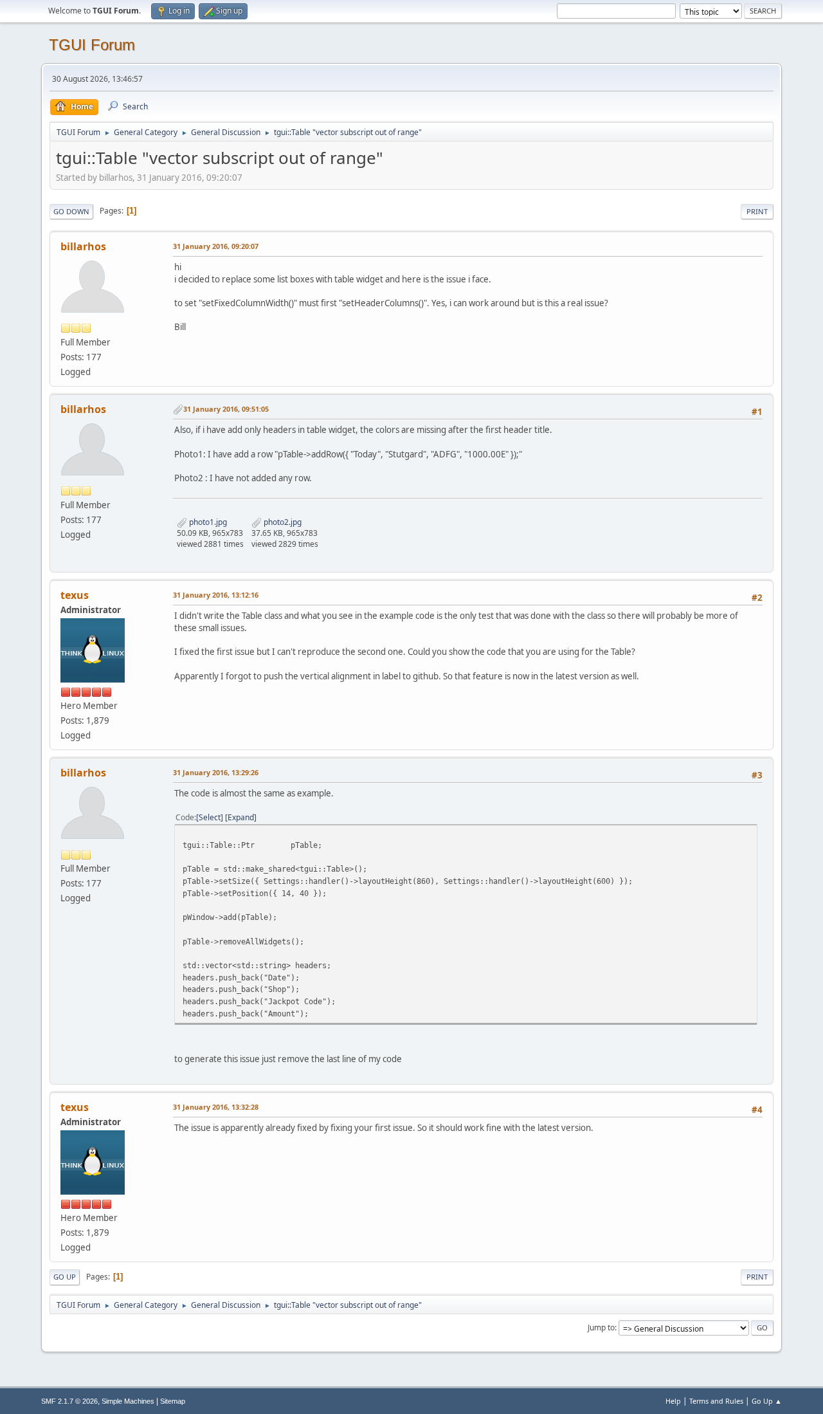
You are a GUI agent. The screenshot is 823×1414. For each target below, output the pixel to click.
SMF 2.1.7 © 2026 (69, 1401)
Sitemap (172, 1401)
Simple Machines (128, 1401)
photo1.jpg (207, 522)
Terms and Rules (716, 1401)
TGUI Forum (92, 44)
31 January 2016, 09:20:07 (215, 246)
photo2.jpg (282, 522)
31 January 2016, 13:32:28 (215, 1107)
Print (757, 211)
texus (74, 595)
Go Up (64, 1276)
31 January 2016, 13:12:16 (215, 595)
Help (673, 1401)
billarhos (83, 246)
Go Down (71, 211)
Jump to (601, 1327)
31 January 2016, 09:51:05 (226, 409)
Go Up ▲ (767, 1401)
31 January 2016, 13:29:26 (215, 772)
